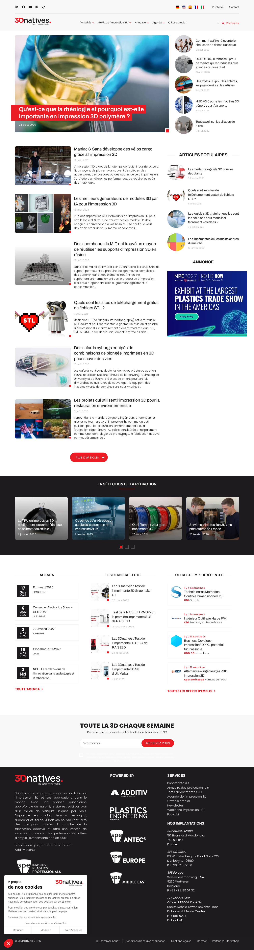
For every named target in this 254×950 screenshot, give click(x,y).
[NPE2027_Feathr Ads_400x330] (207, 335)
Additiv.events (25, 850)
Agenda (157, 22)
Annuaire (140, 22)
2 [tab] (127, 547)
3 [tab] (133, 547)
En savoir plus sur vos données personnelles (32, 917)
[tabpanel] (41, 518)
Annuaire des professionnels (188, 787)
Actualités (85, 22)
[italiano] (202, 7)
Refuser (18, 930)
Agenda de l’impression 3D (187, 796)
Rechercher (232, 23)
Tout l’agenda (27, 689)
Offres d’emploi (177, 22)
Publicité (217, 7)
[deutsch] (177, 7)
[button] (8, 943)
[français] (196, 7)
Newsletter (175, 805)
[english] (184, 7)
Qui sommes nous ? (108, 941)
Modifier (45, 930)
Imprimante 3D (178, 783)
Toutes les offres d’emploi (189, 691)
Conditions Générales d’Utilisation (145, 941)
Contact (234, 7)
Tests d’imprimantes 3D (184, 792)
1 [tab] (121, 547)
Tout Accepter (73, 930)
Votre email (91, 743)
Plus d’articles (87, 458)
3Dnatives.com (57, 845)
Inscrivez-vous (157, 743)
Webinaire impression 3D (185, 810)
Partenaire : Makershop (225, 941)
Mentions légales (181, 941)
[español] (190, 7)
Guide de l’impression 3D (113, 22)
